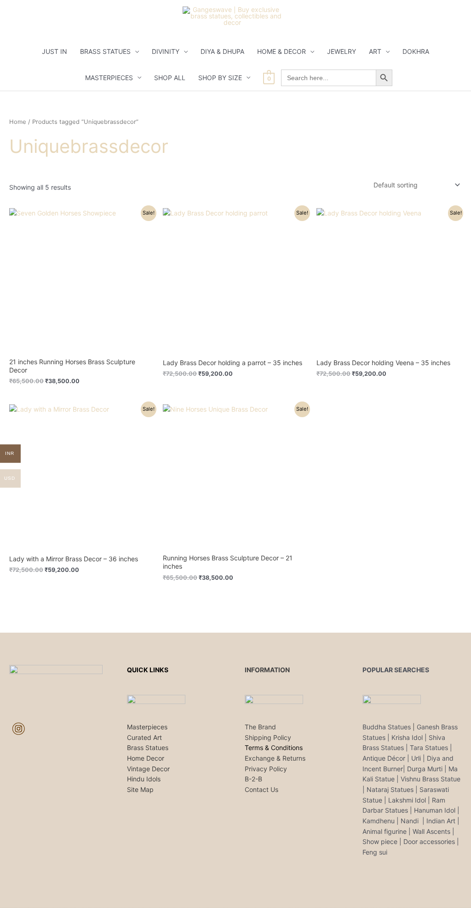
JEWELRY (341, 51)
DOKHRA (415, 51)
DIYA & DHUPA (222, 51)
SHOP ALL (169, 77)
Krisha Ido (406, 737)
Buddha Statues (386, 727)
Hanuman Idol (434, 810)
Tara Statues (429, 747)
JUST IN (54, 51)
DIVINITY (165, 51)
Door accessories (429, 841)
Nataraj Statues (390, 789)
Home (17, 121)
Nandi (410, 821)
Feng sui (374, 852)
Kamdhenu (378, 821)
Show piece (379, 841)
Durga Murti (424, 769)
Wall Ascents (431, 831)
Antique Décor (383, 758)
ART (375, 51)
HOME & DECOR (281, 51)
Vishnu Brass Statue (430, 779)
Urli (416, 758)
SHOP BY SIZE (220, 77)
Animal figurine (385, 831)
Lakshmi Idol (408, 800)
